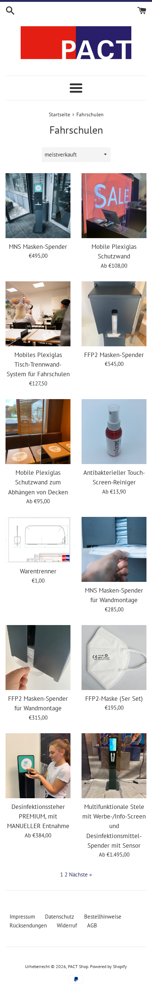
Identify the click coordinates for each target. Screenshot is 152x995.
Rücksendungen (28, 925)
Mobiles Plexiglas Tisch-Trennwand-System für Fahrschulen (38, 364)
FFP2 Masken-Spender (114, 355)
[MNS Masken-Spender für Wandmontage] (114, 549)
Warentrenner (38, 571)
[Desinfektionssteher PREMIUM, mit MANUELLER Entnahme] (38, 765)
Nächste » (80, 874)
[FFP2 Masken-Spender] (114, 313)
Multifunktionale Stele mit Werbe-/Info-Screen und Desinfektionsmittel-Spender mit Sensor (114, 826)
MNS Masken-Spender (38, 247)
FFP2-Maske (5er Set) (114, 698)
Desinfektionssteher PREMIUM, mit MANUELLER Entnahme (38, 816)
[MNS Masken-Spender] (38, 205)
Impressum (22, 916)
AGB (92, 925)
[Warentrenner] (38, 540)
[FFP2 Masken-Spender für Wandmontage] (38, 657)
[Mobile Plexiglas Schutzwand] (114, 205)
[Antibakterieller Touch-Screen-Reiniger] (114, 431)
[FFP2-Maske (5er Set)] (114, 657)
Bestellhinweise (102, 916)
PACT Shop (78, 966)
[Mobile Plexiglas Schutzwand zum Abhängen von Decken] (38, 431)
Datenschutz (59, 916)
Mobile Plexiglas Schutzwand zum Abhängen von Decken (38, 482)
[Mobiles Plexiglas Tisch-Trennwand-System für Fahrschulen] (38, 313)
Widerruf (67, 925)
